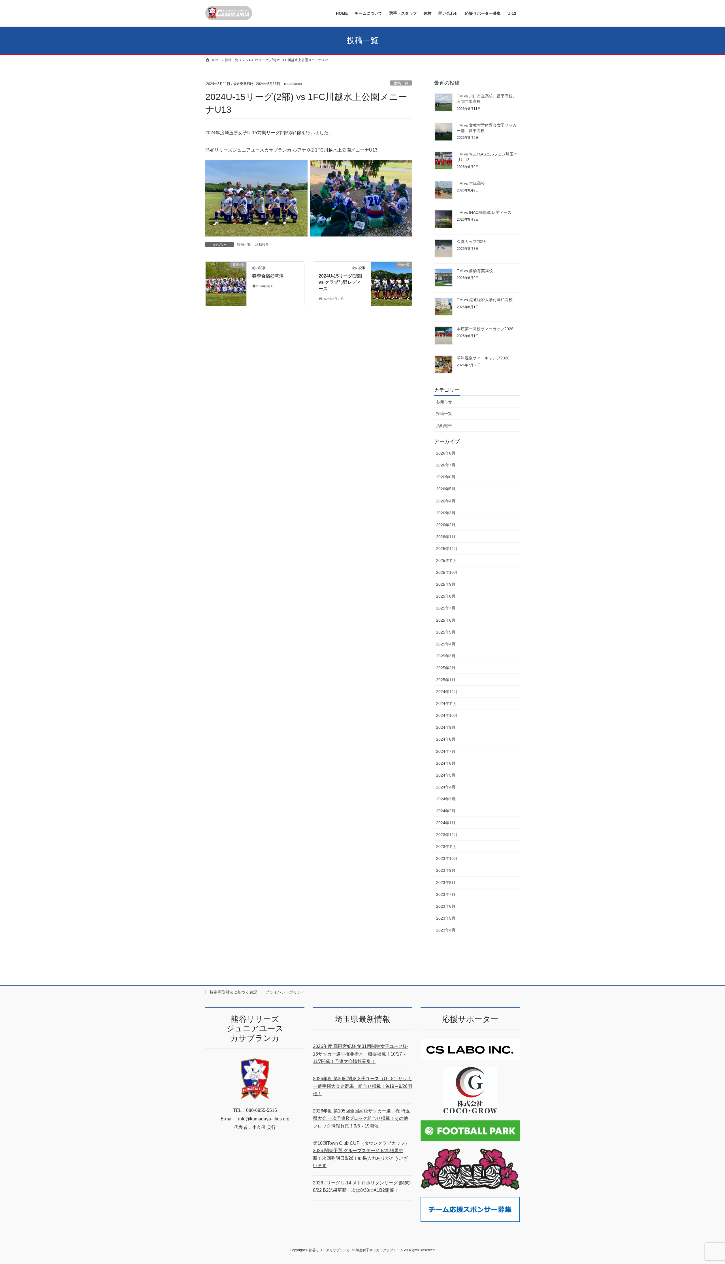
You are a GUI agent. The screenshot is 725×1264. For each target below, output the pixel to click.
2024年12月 (447, 691)
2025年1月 (445, 679)
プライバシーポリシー (285, 992)
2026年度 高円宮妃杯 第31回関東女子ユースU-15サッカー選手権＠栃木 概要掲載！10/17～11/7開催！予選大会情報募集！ (360, 1054)
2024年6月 (445, 763)
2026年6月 (445, 477)
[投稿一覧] (226, 282)
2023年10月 (447, 858)
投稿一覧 (401, 83)
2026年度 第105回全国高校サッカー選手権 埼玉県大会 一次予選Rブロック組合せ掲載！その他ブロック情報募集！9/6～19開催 (361, 1118)
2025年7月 (445, 608)
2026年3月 (445, 513)
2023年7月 (445, 894)
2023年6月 (445, 906)
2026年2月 (445, 525)
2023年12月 (447, 834)
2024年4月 (445, 787)
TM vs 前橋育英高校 (475, 270)
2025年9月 (445, 584)
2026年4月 (445, 501)
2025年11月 (446, 560)
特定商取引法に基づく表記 (233, 992)
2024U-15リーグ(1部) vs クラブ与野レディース (340, 282)
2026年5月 (445, 489)
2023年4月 (445, 930)
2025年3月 (445, 656)
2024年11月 (446, 703)
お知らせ (444, 401)
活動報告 (262, 244)
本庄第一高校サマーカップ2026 (485, 329)
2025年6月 (445, 620)
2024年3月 (445, 799)
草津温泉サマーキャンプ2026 (483, 358)
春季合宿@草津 (268, 276)
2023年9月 (445, 870)
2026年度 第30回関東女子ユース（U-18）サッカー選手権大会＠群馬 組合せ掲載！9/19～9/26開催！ (362, 1086)
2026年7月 (445, 465)
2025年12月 (447, 548)
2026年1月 (445, 536)
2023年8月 (445, 882)
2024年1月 (445, 822)
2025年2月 (445, 668)
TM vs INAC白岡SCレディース (484, 212)
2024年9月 (445, 727)
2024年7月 (445, 751)
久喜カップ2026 (471, 241)
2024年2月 (445, 811)
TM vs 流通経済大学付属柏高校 (485, 299)
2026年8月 (445, 453)
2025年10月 (447, 572)
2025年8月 (445, 596)
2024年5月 (445, 775)
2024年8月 (445, 739)
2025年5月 (445, 632)
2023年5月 (445, 918)
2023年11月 (446, 846)
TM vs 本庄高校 (471, 183)
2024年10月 (447, 715)
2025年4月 (445, 644)
